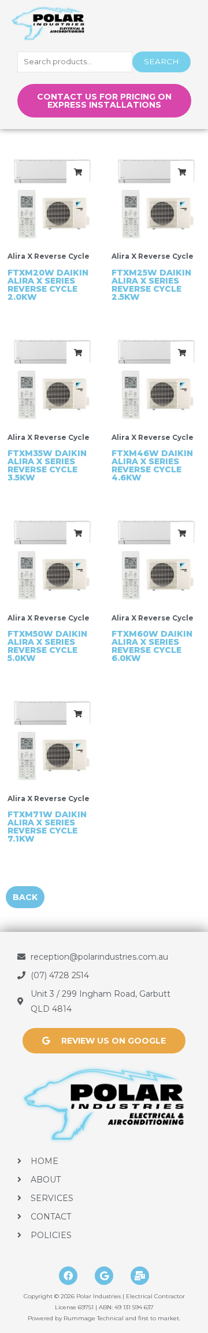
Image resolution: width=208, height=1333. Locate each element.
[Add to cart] (78, 172)
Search (161, 61)
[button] (180, 24)
